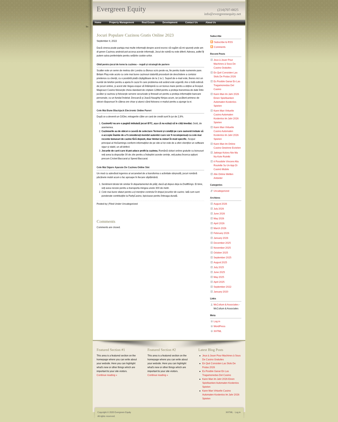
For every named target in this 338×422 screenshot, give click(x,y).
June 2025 (219, 272)
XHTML (218, 331)
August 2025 (220, 262)
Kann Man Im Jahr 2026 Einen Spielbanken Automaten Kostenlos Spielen (220, 383)
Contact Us (191, 22)
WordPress (219, 326)
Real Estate (148, 22)
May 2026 (219, 218)
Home (98, 22)
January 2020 (221, 291)
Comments (220, 47)
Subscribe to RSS (223, 42)
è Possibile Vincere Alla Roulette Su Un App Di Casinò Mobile (226, 165)
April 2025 (219, 282)
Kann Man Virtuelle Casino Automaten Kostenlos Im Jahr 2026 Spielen (220, 394)
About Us (211, 22)
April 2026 (219, 223)
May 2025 (219, 277)
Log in (217, 321)
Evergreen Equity (121, 9)
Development (170, 22)
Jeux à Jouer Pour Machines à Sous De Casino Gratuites (225, 64)
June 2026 (219, 213)
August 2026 (220, 204)
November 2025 (222, 247)
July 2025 (219, 267)
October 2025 (221, 252)
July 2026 (219, 208)
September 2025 (222, 257)
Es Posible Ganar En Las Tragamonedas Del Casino (227, 85)
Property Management (121, 22)
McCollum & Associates (226, 304)
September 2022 (222, 286)
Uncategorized (221, 191)
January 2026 (221, 238)
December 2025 (222, 243)
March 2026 (220, 228)
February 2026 (221, 233)
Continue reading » (107, 375)
